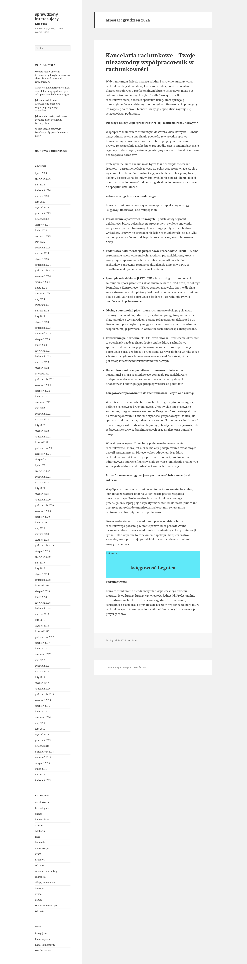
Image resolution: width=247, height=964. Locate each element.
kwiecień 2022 (43, 413)
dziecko (39, 825)
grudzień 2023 (43, 327)
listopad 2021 (42, 442)
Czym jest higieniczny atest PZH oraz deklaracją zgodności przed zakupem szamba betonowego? (52, 91)
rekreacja (40, 876)
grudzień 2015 (43, 740)
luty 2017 (40, 677)
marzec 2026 (42, 196)
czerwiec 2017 (43, 654)
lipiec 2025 (41, 230)
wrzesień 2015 (43, 757)
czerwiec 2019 (43, 556)
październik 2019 (44, 545)
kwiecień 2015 (43, 780)
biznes (38, 813)
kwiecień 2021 (43, 476)
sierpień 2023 (42, 339)
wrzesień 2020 (43, 511)
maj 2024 (40, 299)
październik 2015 (44, 751)
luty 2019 (40, 568)
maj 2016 (40, 723)
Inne (37, 836)
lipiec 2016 (41, 711)
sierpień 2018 (42, 591)
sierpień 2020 (42, 516)
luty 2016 (40, 728)
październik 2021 (44, 448)
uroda (38, 894)
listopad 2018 (42, 585)
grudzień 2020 (43, 499)
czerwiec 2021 (43, 471)
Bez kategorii (42, 808)
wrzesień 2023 (43, 333)
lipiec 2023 (41, 345)
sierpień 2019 (42, 551)
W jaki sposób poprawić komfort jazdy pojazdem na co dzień (51, 132)
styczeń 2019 (42, 574)
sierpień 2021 (42, 459)
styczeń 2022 (42, 430)
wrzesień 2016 (43, 700)
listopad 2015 (42, 745)
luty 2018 (40, 619)
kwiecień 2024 (43, 304)
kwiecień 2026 (43, 190)
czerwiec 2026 (43, 178)
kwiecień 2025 (43, 247)
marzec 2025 (42, 253)
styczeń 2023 (42, 367)
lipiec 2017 (41, 648)
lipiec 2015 (41, 768)
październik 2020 (44, 505)
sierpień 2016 (42, 705)
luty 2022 (40, 425)
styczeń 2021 (42, 493)
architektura (42, 802)
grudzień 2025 (43, 213)
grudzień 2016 (43, 688)
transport (40, 888)
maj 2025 (40, 241)
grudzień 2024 (43, 264)
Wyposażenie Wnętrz (46, 905)
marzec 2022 (42, 419)
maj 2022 (40, 408)
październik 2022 (44, 379)
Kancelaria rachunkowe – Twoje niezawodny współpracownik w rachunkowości (150, 62)
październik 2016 (44, 694)
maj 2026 (40, 184)
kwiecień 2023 (43, 356)
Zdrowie (39, 911)
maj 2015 (40, 774)
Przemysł (40, 859)
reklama (39, 865)
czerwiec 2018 (43, 602)
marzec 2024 (42, 310)
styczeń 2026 (42, 207)
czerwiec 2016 (43, 717)
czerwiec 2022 (43, 402)
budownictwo (42, 819)
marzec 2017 (42, 671)
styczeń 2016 (42, 734)
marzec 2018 (42, 614)
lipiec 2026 (41, 173)
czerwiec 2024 (43, 293)
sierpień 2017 (42, 642)
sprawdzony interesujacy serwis (47, 18)
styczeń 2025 (42, 259)
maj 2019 (40, 562)
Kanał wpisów (42, 939)
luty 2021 (40, 488)
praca (38, 853)
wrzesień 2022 (43, 385)
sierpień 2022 (42, 390)
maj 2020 (40, 528)
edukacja (40, 831)
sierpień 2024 (42, 282)
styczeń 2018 (42, 625)
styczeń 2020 (42, 539)
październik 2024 (44, 270)
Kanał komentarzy (45, 944)
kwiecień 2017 (43, 665)
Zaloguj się (41, 933)
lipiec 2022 (41, 396)
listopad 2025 (42, 219)
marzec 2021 (42, 482)
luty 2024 (40, 316)
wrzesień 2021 (43, 453)
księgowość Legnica (153, 567)
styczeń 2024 (42, 322)
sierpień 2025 (42, 224)
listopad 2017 (42, 631)
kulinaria (40, 842)
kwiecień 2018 (43, 608)
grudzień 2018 (43, 579)
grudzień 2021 (43, 436)
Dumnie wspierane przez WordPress (126, 667)
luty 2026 (40, 201)
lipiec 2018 (41, 597)
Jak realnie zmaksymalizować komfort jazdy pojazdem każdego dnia (51, 120)
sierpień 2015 (42, 763)
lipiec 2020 (41, 522)
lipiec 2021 (41, 465)
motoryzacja (42, 848)
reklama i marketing (46, 871)
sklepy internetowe (45, 882)
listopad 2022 (42, 373)
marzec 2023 (42, 362)
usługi (38, 899)
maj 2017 (40, 660)
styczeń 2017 (42, 682)
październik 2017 (44, 637)
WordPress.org (43, 950)
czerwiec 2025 (43, 236)
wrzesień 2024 (43, 276)
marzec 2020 (42, 534)
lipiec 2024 (41, 287)
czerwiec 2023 (43, 350)
